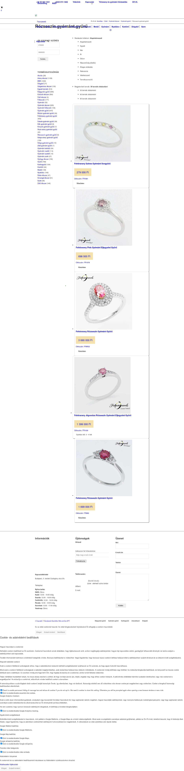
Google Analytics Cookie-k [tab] (9, 696)
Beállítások (61, 632)
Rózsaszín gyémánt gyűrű (47, 135)
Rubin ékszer (42, 175)
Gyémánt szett (43, 156)
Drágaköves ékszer (45, 86)
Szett (39, 180)
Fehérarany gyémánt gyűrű (47, 116)
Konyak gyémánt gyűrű (46, 126)
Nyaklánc (41, 172)
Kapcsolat (38, 545)
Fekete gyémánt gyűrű (46, 121)
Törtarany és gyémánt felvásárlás (47, 549)
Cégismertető (40, 542)
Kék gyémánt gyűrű (45, 124)
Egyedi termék (43, 89)
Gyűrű (40, 161)
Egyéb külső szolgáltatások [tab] (10, 715)
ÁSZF (54, 3)
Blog (36, 555)
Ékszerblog (42, 3)
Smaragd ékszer (43, 178)
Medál (40, 170)
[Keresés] (48, 40)
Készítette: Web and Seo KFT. (61, 621)
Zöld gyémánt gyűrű (45, 145)
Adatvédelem (40, 558)
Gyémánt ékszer (44, 105)
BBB (39, 81)
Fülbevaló (41, 100)
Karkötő (40, 167)
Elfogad (39, 632)
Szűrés (42, 59)
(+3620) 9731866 (81, 581)
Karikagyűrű (42, 164)
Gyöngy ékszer (43, 159)
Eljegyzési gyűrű (44, 92)
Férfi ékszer (42, 97)
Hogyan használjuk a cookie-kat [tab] (11, 647)
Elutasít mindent (49, 632)
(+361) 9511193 (81, 583)
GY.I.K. (37, 552)
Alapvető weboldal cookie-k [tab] (10, 662)
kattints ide (47, 585)
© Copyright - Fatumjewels (43, 621)
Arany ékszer (42, 78)
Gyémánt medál (43, 151)
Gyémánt (41, 102)
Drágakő (41, 83)
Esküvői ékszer (43, 94)
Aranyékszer (136, 621)
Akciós (40, 75)
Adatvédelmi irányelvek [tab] (8, 756)
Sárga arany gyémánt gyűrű (48, 137)
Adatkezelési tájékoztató (9, 764)
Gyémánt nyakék (44, 153)
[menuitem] (61, 2)
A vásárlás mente (41, 564)
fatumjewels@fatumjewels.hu (91, 590)
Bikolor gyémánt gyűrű (46, 113)
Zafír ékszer (42, 183)
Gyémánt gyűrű (43, 110)
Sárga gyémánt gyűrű (45, 143)
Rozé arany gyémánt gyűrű (47, 129)
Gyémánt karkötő (44, 148)
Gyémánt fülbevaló (44, 108)
